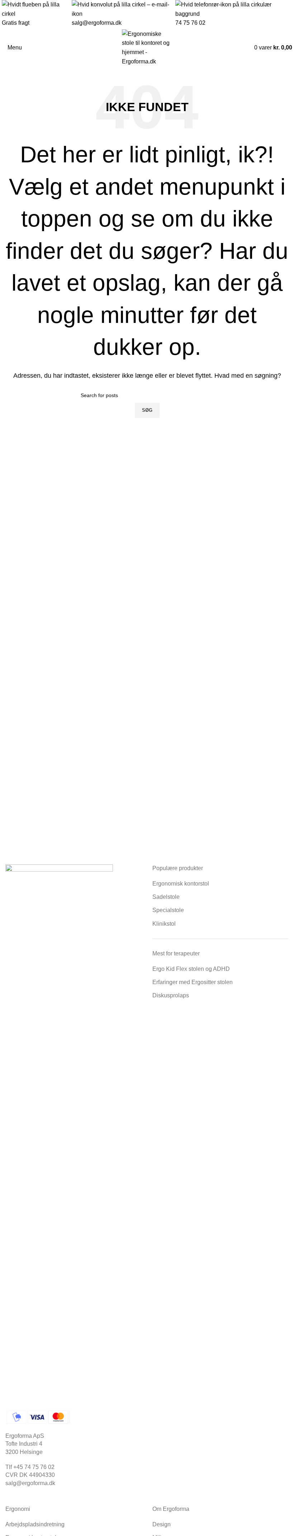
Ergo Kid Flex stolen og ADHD (191, 969)
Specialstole (168, 910)
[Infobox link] (147, 14)
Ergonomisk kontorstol (180, 884)
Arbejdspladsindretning (35, 1524)
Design (161, 1524)
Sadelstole (166, 897)
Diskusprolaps (170, 995)
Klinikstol (164, 924)
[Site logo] (147, 47)
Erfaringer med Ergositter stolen (192, 982)
